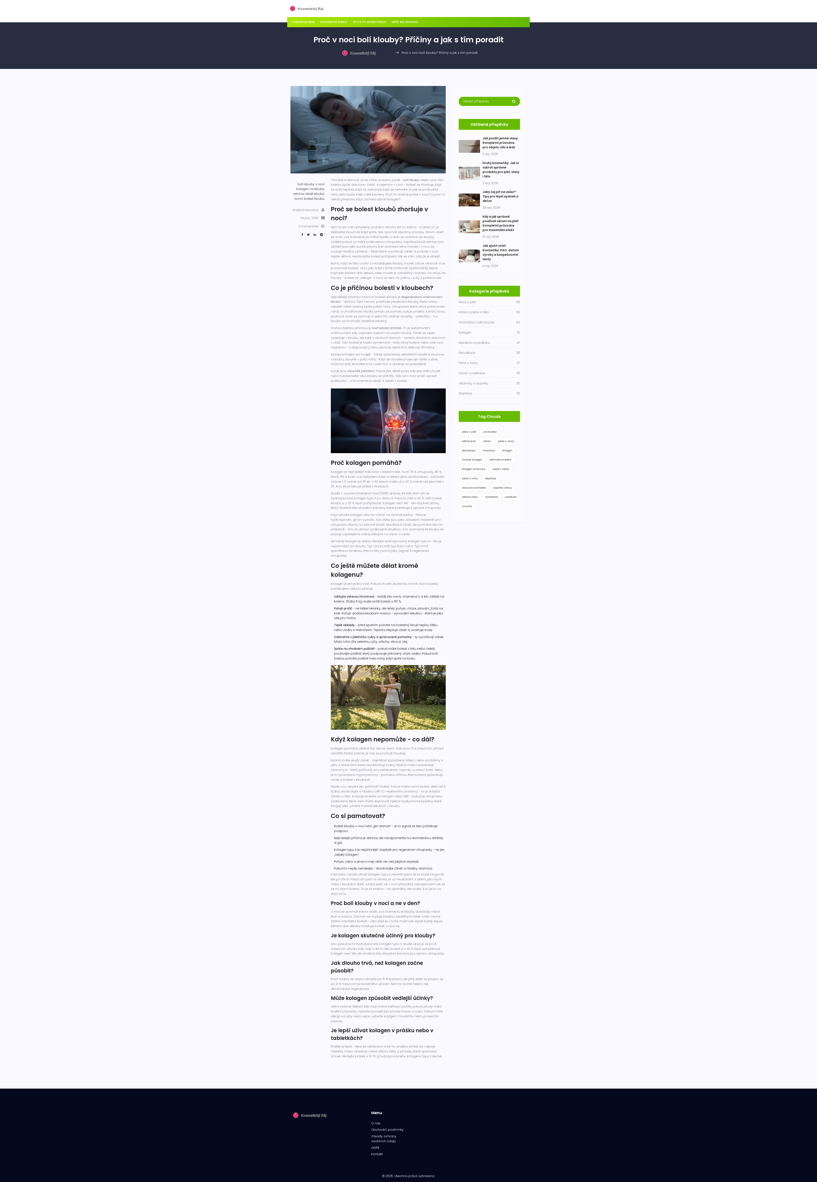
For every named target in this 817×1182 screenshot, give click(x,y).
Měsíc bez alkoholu (405, 22)
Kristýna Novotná (306, 210)
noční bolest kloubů (309, 199)
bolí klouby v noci (311, 184)
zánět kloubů (314, 194)
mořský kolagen (472, 459)
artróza (298, 194)
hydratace (491, 497)
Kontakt (377, 1154)
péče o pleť (469, 432)
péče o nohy (470, 478)
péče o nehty (501, 469)
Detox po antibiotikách (369, 22)
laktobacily (469, 441)
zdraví (487, 441)
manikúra (489, 450)
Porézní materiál (303, 22)
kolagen (507, 450)
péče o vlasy (506, 441)
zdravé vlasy (470, 497)
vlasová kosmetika (474, 488)
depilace (490, 478)
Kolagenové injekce (333, 22)
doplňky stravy (502, 488)
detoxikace (469, 450)
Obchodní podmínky (387, 1130)
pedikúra (511, 497)
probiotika (490, 432)
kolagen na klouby (310, 189)
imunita (467, 506)
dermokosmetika (500, 459)
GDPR (375, 1148)
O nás (375, 1123)
